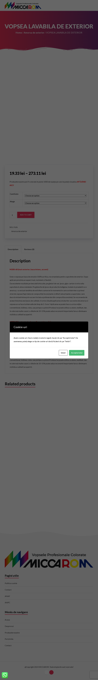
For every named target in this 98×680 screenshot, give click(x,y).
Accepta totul (76, 353)
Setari (63, 353)
